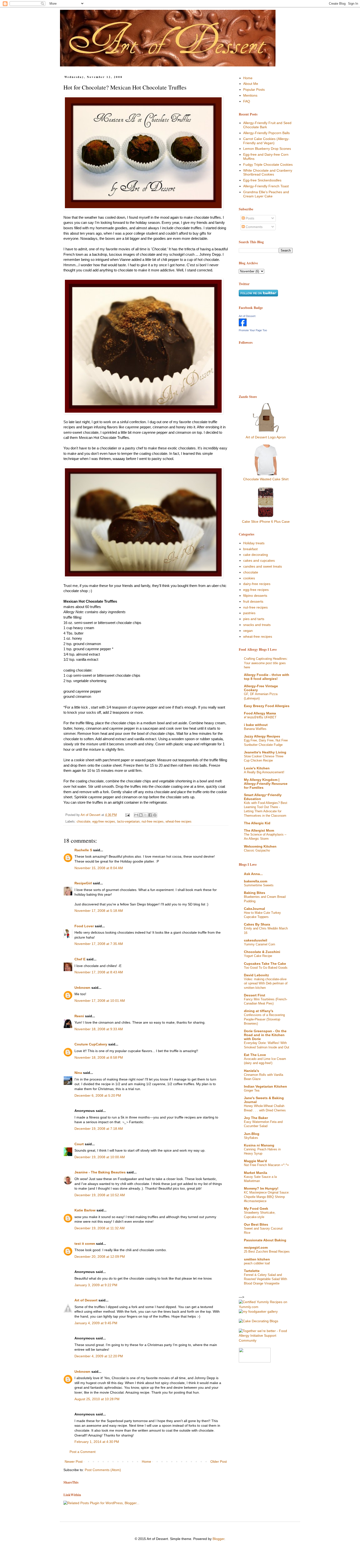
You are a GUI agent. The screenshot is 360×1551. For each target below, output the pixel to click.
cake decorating (255, 555)
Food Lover (84, 926)
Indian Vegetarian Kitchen (265, 1086)
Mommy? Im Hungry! (261, 1188)
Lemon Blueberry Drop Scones (267, 149)
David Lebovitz (256, 975)
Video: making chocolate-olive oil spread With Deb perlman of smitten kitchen (266, 983)
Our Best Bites (256, 1224)
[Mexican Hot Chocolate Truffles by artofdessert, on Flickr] (143, 523)
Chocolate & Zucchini (262, 952)
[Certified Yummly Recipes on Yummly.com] (266, 1307)
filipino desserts (255, 596)
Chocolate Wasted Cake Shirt (265, 479)
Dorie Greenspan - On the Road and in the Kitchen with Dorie (265, 1035)
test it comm (84, 1244)
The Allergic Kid (257, 823)
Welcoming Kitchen (260, 846)
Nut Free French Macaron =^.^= (266, 1165)
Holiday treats (253, 543)
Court (79, 1144)
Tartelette (252, 1271)
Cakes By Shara (257, 924)
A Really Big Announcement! (264, 772)
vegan (248, 631)
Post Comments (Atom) (103, 1470)
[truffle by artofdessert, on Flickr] (143, 347)
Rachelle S (83, 850)
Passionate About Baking (265, 1240)
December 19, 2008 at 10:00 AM (99, 1157)
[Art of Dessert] (243, 325)
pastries (249, 613)
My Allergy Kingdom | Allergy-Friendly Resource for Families (266, 783)
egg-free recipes (103, 821)
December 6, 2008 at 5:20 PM (97, 1095)
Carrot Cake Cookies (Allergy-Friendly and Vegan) (266, 141)
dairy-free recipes (256, 584)
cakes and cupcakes (259, 560)
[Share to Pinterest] (154, 815)
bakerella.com (255, 881)
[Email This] (136, 815)
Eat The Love (255, 1055)
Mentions (250, 95)
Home (146, 1461)
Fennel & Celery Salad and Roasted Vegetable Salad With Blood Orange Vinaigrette (265, 1279)
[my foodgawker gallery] (258, 1311)
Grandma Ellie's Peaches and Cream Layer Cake (266, 194)
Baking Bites (254, 893)
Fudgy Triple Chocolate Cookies (268, 164)
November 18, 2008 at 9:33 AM (98, 1029)
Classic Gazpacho (257, 850)
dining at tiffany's (258, 1011)
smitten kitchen (257, 1259)
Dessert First (254, 995)
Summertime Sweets (259, 885)
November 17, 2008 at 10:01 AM (99, 1001)
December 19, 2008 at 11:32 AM (99, 1228)
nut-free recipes (153, 821)
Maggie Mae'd (255, 1161)
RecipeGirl (83, 883)
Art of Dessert (85, 1300)
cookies (249, 578)
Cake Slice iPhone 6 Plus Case (266, 521)
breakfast (250, 549)
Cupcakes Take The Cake (265, 964)
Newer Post (74, 1461)
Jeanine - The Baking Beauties (100, 1172)
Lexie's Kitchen (257, 768)
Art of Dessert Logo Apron (266, 437)
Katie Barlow (85, 1210)
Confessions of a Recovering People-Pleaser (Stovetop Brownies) (264, 1019)
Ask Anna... (253, 874)
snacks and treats (257, 625)
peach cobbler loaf (257, 1263)
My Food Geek (256, 1208)
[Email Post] (127, 815)
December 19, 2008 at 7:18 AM (98, 1129)
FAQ (246, 101)
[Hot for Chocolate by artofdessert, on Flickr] (143, 153)
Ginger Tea (251, 1090)
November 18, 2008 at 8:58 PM (98, 1057)
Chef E (79, 959)
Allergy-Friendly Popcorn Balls (266, 133)
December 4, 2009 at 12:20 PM (98, 1356)
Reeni (79, 1016)
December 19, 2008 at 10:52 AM (99, 1195)
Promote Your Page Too (253, 330)
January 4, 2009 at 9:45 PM (95, 1323)
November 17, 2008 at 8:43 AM (98, 972)
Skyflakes (251, 1138)
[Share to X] (145, 815)
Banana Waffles (255, 729)
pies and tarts (253, 619)
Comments (254, 227)
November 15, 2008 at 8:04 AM (98, 868)
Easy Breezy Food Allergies (266, 706)
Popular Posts (254, 89)
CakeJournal (254, 909)
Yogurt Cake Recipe (258, 956)
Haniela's (251, 1071)
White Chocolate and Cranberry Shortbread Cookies (267, 172)
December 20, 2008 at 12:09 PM (99, 1257)
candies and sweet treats (262, 566)
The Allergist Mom (259, 830)
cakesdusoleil (255, 940)
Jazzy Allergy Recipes (262, 736)
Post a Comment (83, 1452)
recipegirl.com (256, 1247)
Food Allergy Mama (260, 713)
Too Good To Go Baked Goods (266, 967)
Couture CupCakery (90, 1044)
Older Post (218, 1461)
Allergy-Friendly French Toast (266, 186)
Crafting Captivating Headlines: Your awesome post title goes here (266, 663)
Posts (249, 218)
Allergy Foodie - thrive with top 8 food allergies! (266, 677)
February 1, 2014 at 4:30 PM (96, 1442)
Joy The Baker (256, 1118)
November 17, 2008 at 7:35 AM (98, 944)
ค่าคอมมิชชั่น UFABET (260, 717)
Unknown (82, 988)
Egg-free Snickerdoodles (262, 180)
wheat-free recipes (179, 821)
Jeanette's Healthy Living (265, 752)
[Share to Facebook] (150, 815)
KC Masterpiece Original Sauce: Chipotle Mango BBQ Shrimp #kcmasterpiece (266, 1197)
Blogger (218, 1539)
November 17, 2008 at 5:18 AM (98, 911)
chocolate (83, 821)
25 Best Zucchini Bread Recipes (267, 1251)
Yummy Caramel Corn (259, 944)
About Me (250, 84)
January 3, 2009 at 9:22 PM (95, 1285)
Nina (78, 1073)
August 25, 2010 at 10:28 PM (97, 1399)
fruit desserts (253, 601)
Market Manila (255, 1173)
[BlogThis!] (140, 815)
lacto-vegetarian (128, 821)
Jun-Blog (251, 1134)
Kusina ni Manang (259, 1145)
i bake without (256, 725)
